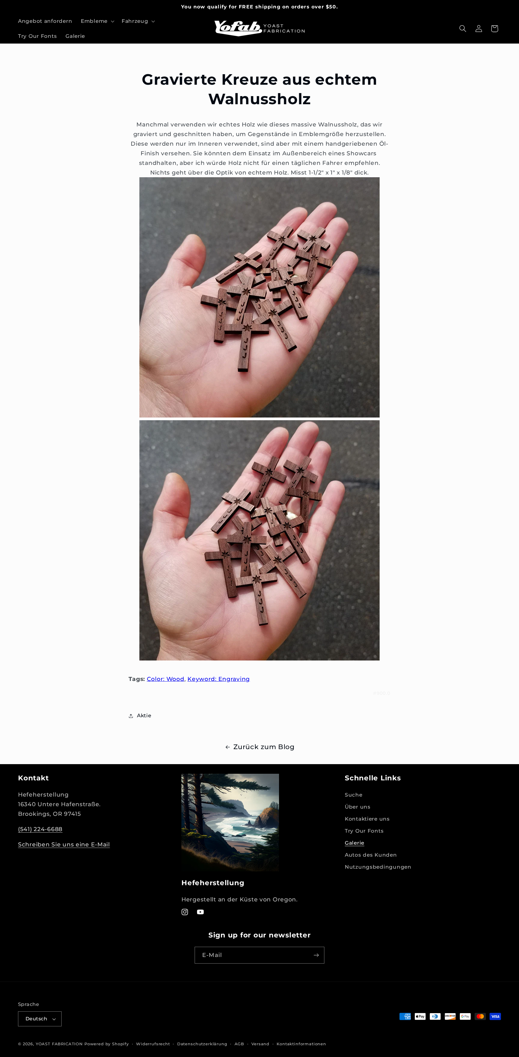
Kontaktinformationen (301, 1043)
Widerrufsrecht (153, 1043)
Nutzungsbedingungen (378, 867)
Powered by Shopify (106, 1043)
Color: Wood (165, 678)
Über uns (358, 807)
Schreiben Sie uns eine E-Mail (64, 844)
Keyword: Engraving (218, 678)
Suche (354, 795)
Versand (260, 1043)
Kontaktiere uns (367, 819)
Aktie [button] (144, 715)
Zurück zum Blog (264, 747)
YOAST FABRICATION (59, 1043)
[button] (97, 21)
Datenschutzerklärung (202, 1043)
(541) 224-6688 (40, 829)
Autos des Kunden (371, 855)
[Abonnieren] (316, 955)
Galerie (354, 843)
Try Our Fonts (364, 831)
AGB (239, 1043)
